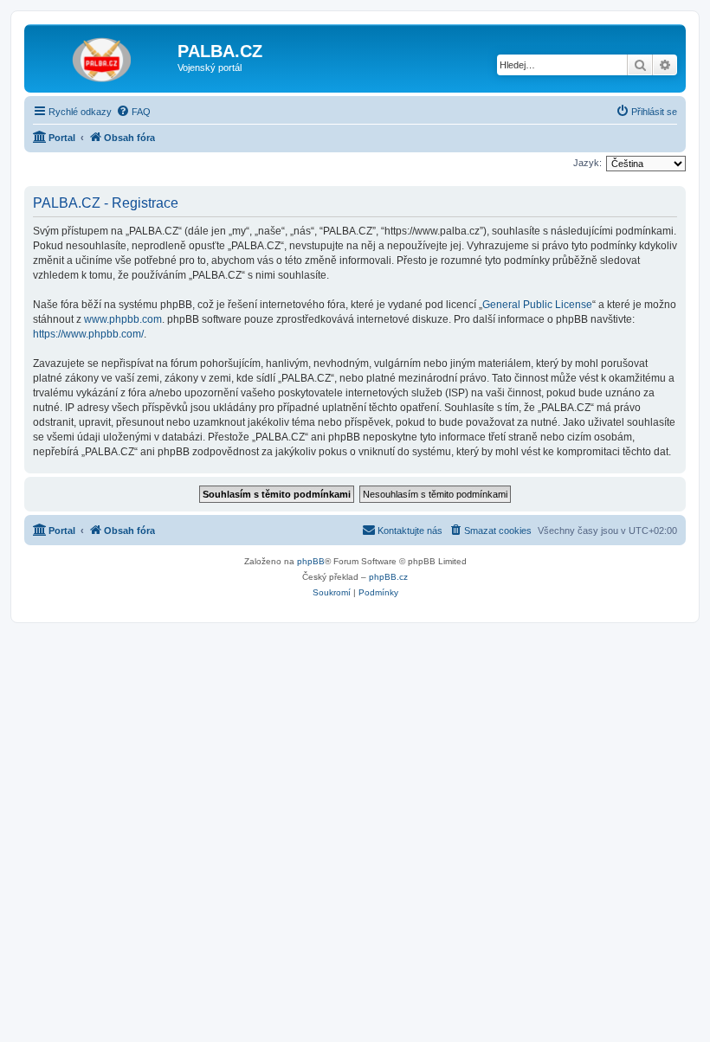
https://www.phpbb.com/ (88, 334)
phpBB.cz (388, 577)
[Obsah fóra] (103, 56)
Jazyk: (587, 163)
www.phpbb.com (123, 319)
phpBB (311, 561)
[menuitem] (133, 111)
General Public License (537, 305)
